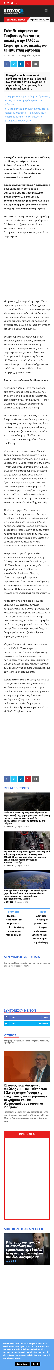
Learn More (22, 1364)
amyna (49, 20)
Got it (35, 1364)
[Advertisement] (27, 744)
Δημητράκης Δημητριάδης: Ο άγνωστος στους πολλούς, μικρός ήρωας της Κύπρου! (27, 100)
